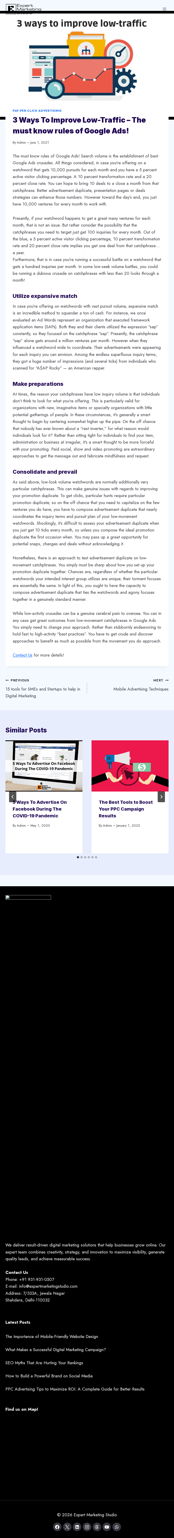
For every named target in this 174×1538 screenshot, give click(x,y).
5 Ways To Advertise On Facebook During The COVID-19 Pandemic (40, 808)
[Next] (161, 796)
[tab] (78, 857)
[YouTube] (106, 1527)
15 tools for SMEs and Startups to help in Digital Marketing (42, 688)
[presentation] (43, 766)
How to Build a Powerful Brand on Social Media (49, 1376)
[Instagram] (87, 1527)
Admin (21, 142)
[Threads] (97, 1527)
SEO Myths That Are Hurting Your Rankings (44, 1363)
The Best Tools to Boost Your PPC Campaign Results (126, 808)
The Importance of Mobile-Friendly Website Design (51, 1336)
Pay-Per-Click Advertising (37, 111)
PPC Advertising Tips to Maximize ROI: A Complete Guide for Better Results (75, 1389)
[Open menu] (164, 8)
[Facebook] (57, 1527)
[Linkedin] (77, 1527)
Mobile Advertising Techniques (141, 685)
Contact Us (22, 655)
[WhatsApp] (116, 1527)
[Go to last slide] (12, 796)
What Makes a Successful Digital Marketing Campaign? (55, 1350)
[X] (67, 1527)
